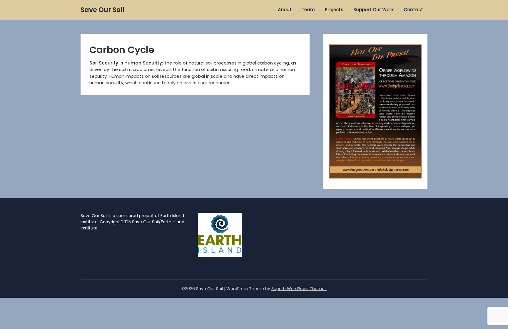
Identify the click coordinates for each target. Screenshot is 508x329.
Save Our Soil (102, 9)
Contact (413, 9)
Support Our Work (373, 9)
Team (308, 9)
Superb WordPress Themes (299, 289)
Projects (334, 9)
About (285, 9)
